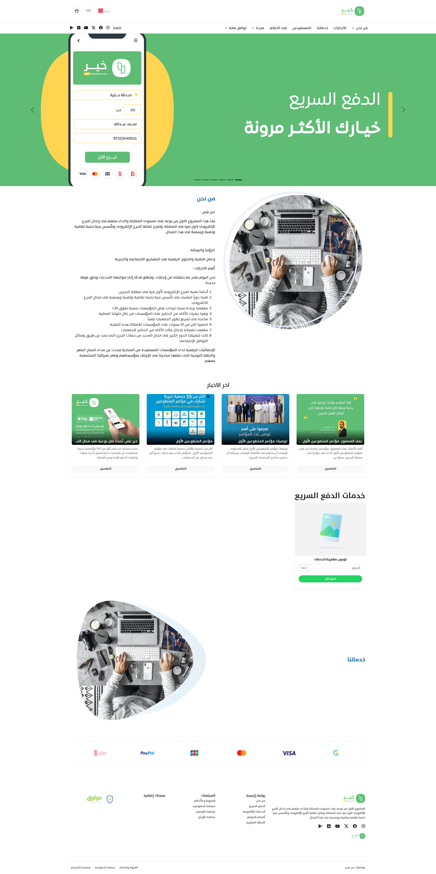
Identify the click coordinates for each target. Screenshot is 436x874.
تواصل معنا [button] (237, 28)
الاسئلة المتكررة (255, 822)
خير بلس (350, 867)
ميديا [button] (260, 28)
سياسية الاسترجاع (81, 867)
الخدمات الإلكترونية (254, 811)
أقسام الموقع (256, 817)
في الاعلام (278, 28)
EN (88, 11)
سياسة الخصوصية (204, 806)
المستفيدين (301, 28)
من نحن (260, 800)
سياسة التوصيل (205, 811)
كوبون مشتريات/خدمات (330, 559)
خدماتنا (322, 28)
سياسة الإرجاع (206, 817)
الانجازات (340, 28)
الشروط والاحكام (128, 867)
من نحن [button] (362, 28)
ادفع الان (330, 578)
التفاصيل (330, 468)
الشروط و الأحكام (204, 800)
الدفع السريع (257, 806)
